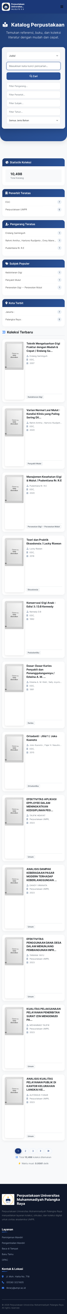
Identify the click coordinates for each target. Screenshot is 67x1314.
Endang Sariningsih (15, 233)
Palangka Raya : (13, 319)
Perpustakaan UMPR (16, 209)
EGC (7, 202)
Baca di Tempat (10, 1248)
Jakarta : (9, 312)
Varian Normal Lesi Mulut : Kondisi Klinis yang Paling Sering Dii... (43, 414)
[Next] (40, 1151)
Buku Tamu (7, 1254)
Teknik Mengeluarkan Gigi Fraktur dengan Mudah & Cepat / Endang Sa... (43, 347)
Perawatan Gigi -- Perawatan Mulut (23, 287)
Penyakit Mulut (13, 280)
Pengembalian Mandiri (13, 1243)
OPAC (5, 1259)
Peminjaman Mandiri (12, 1237)
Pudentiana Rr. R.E (14, 248)
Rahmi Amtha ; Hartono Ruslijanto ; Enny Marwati (31, 240)
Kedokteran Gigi (13, 272)
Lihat (16, 370)
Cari (35, 76)
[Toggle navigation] (62, 7)
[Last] (48, 1151)
